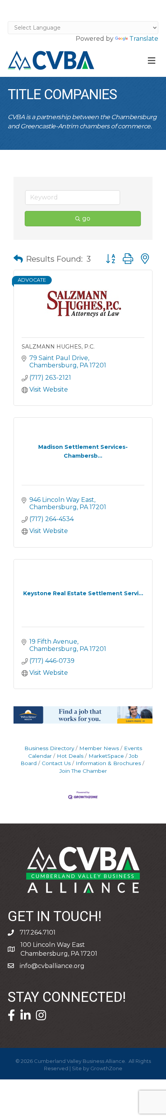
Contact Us (56, 763)
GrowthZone (106, 1068)
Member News (99, 748)
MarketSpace (106, 756)
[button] (18, 259)
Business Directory (49, 748)
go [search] (86, 218)
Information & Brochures (108, 763)
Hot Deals (70, 756)
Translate (143, 38)
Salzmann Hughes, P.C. (58, 346)
